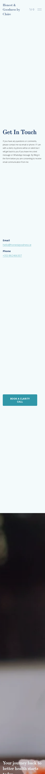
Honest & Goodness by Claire (11, 9)
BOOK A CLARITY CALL (20, 400)
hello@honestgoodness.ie (17, 244)
